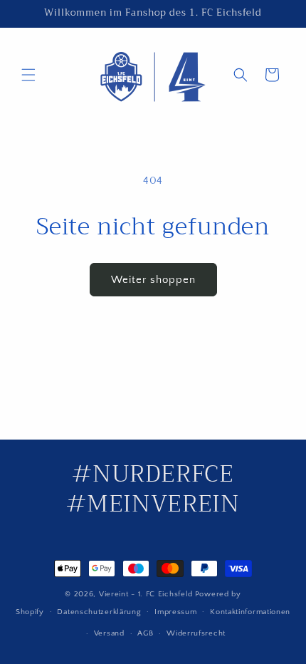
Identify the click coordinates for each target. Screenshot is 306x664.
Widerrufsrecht (196, 633)
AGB (145, 633)
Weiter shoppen (153, 280)
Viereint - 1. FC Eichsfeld (146, 594)
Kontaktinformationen (250, 612)
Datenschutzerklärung (99, 612)
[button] (28, 74)
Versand (109, 633)
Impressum (175, 612)
